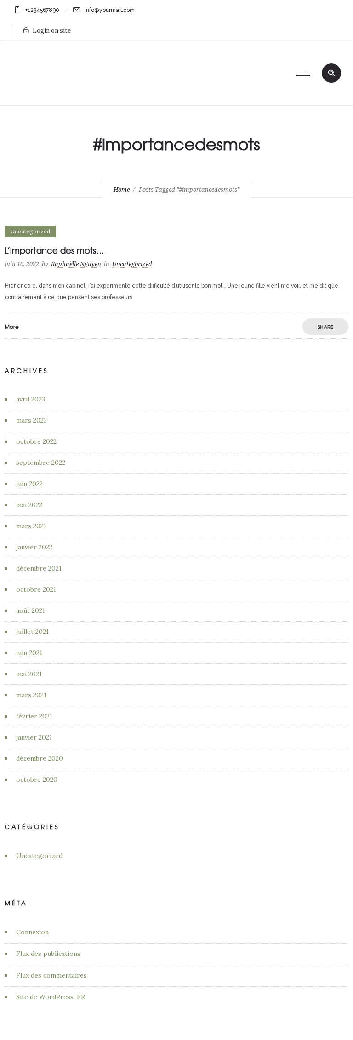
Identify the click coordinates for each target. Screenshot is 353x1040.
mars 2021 (31, 695)
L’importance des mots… (54, 250)
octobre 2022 (36, 441)
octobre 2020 (36, 779)
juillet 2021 (32, 631)
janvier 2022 (34, 547)
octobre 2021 (36, 589)
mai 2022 (29, 505)
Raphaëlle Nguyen (76, 263)
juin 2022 (29, 484)
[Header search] (331, 72)
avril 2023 (30, 399)
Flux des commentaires (51, 975)
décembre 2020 (39, 758)
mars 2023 (31, 420)
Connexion (32, 932)
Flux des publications (48, 954)
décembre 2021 (39, 568)
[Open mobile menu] (305, 73)
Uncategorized (39, 856)
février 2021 (34, 716)
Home (122, 189)
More (12, 326)
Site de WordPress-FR (50, 997)
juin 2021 (29, 653)
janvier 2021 (34, 737)
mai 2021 (29, 674)
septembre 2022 (40, 462)
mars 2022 (31, 526)
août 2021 (30, 610)
